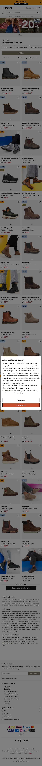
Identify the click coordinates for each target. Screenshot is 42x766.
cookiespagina (7, 390)
